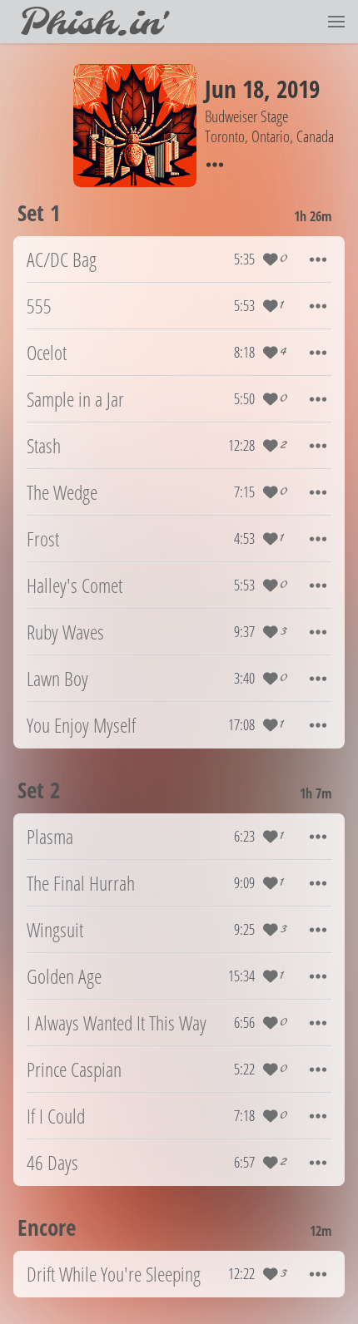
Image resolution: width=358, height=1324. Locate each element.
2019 (298, 88)
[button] (336, 21)
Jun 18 (234, 88)
